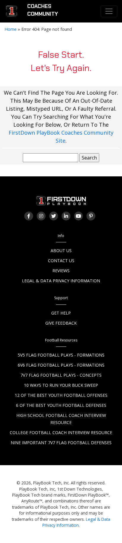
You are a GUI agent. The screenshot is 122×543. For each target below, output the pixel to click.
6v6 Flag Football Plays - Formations (61, 365)
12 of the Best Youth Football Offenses (61, 395)
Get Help (61, 313)
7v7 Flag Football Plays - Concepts (61, 375)
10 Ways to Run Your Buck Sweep (61, 385)
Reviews (61, 270)
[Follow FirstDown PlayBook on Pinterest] (90, 216)
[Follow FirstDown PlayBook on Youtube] (78, 216)
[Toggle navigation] (109, 11)
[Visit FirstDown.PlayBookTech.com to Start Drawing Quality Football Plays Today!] (12, 11)
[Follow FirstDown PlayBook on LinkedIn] (66, 216)
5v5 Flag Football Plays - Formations (61, 355)
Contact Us (61, 260)
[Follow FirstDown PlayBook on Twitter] (53, 216)
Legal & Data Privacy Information (61, 280)
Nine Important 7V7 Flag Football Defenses (61, 442)
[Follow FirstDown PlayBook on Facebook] (28, 216)
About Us (61, 250)
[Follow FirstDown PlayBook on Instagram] (41, 216)
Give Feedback (61, 323)
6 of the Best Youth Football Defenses (61, 405)
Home (10, 29)
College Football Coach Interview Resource (61, 432)
